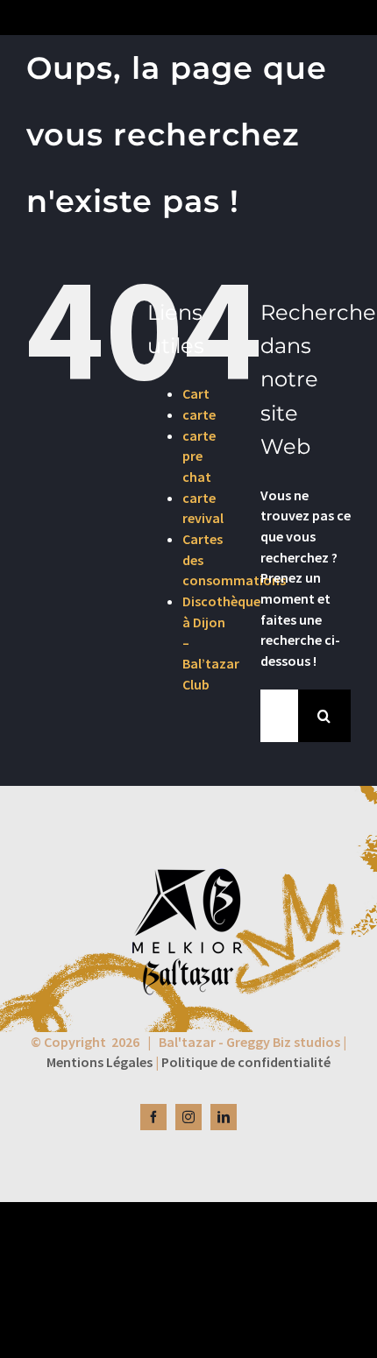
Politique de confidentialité (246, 1062)
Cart (196, 393)
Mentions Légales (99, 1062)
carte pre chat (199, 456)
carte (199, 414)
